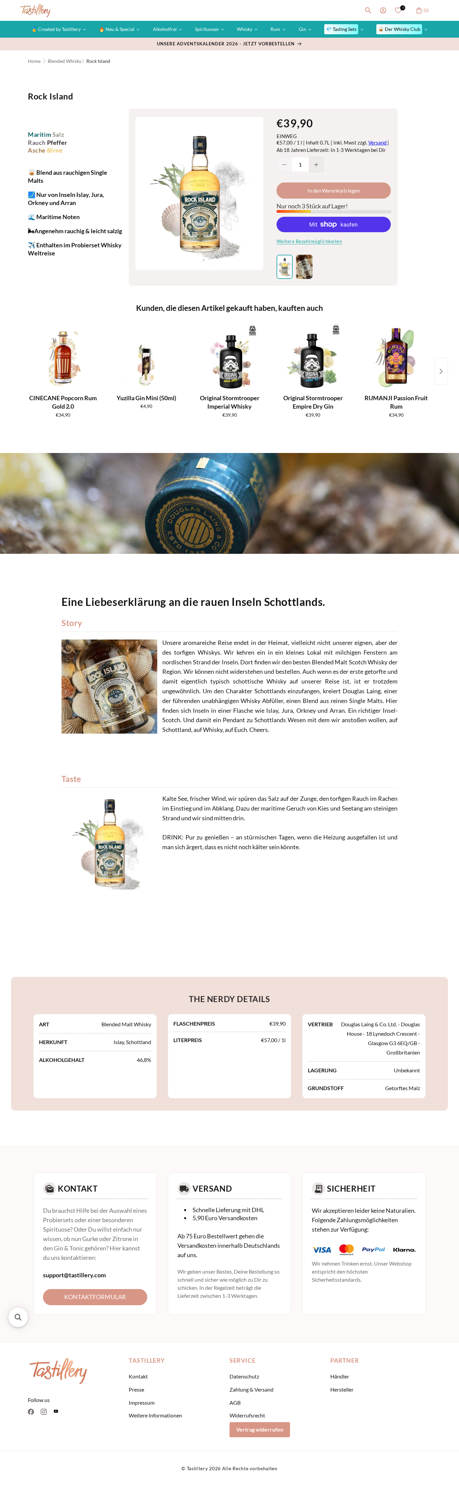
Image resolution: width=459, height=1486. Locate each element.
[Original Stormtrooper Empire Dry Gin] (312, 357)
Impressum (142, 1402)
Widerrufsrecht (247, 1415)
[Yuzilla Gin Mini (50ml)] (146, 357)
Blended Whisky (64, 61)
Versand (377, 142)
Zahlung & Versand (252, 1389)
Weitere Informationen (155, 1415)
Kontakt (138, 1376)
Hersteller (341, 1389)
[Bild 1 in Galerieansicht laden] (285, 267)
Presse (136, 1389)
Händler (339, 1376)
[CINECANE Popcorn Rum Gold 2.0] (62, 357)
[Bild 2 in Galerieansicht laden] (304, 267)
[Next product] (441, 371)
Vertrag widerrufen (259, 1429)
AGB (235, 1402)
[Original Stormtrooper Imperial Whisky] (229, 357)
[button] (368, 10)
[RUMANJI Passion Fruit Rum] (396, 357)
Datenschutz (244, 1376)
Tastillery (197, 1468)
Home (34, 61)
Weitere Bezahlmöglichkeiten (309, 241)
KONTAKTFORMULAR (95, 1297)
